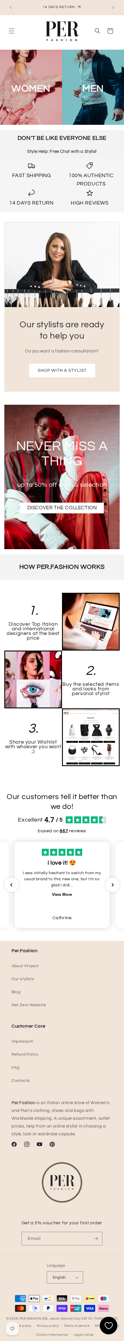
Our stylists (23, 979)
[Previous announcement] (10, 7)
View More (62, 894)
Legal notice (83, 1334)
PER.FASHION (30, 1318)
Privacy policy (48, 1325)
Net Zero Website (29, 1005)
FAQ (16, 1068)
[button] (11, 31)
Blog (16, 992)
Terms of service (76, 1325)
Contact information (52, 1334)
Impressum (22, 1041)
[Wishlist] (108, 1325)
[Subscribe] (95, 1238)
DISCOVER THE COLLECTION (62, 507)
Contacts (21, 1081)
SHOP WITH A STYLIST (62, 370)
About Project (25, 966)
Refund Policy (25, 1054)
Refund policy (20, 1325)
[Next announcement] (113, 7)
